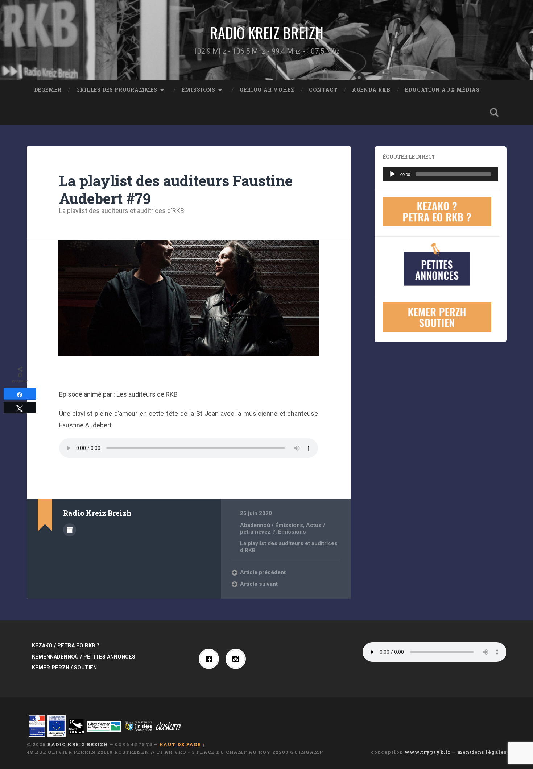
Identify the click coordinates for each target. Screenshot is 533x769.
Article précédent (263, 572)
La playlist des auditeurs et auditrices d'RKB (121, 210)
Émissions (198, 90)
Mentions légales (482, 752)
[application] (440, 174)
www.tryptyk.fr (427, 752)
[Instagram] (237, 659)
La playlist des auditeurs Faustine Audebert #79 (176, 189)
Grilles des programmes (116, 90)
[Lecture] (392, 174)
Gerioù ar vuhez (267, 90)
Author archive (69, 529)
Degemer (48, 90)
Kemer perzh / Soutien (64, 668)
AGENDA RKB (371, 90)
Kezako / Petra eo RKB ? (65, 646)
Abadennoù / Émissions (271, 525)
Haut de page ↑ (182, 744)
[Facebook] (211, 659)
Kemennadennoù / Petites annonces (83, 657)
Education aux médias (442, 90)
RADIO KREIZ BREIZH (266, 32)
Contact (323, 90)
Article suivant (259, 584)
